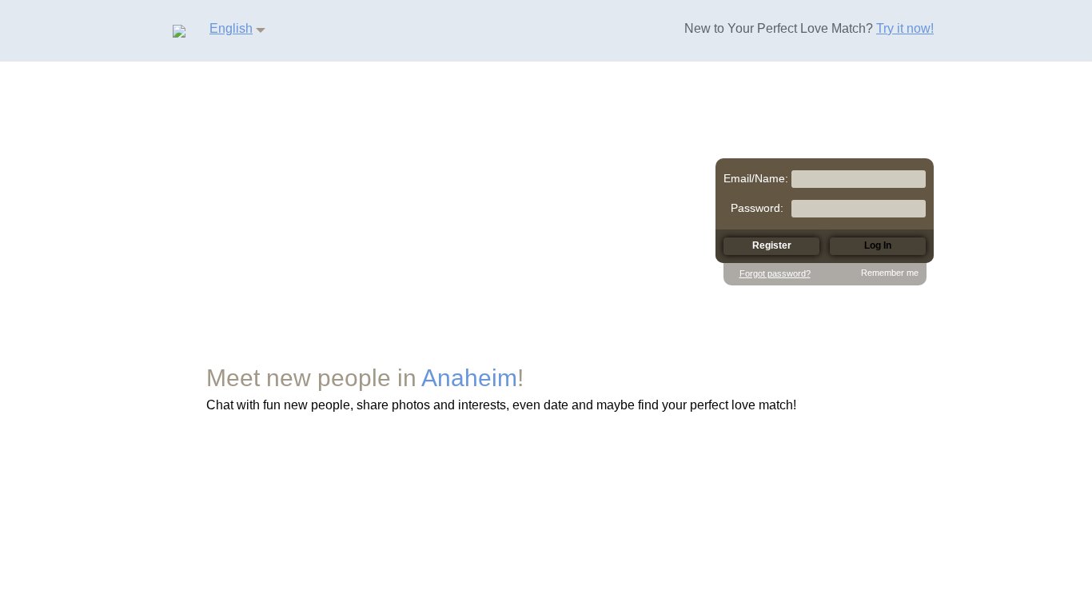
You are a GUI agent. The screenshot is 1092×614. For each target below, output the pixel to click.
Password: (757, 207)
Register (720, 529)
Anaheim (469, 378)
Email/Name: (755, 178)
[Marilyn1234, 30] (425, 104)
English (231, 28)
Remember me (890, 272)
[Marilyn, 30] (620, 88)
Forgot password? (775, 273)
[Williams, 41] (232, 92)
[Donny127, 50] (320, 163)
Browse (550, 529)
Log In (634, 529)
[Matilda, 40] (208, 190)
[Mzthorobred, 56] (468, 233)
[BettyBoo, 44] (516, 134)
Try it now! (905, 28)
